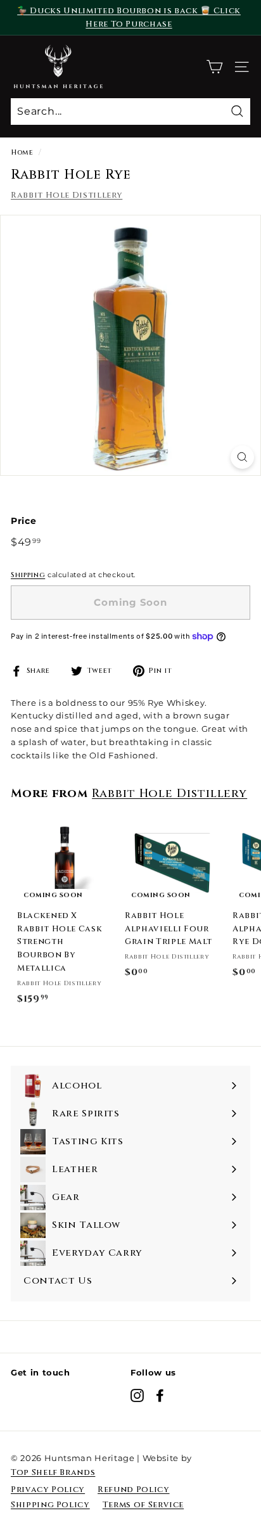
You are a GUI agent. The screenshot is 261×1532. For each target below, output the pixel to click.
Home (22, 152)
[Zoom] (242, 457)
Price (23, 521)
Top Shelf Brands (53, 1472)
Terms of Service (143, 1504)
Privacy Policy (48, 1489)
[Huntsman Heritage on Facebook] (160, 1395)
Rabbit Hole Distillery (66, 195)
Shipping (28, 575)
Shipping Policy (50, 1504)
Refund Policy (133, 1489)
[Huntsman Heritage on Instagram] (137, 1395)
